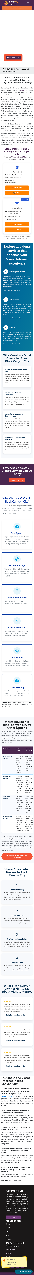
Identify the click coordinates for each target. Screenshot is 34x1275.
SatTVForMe (8, 69)
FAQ (7, 1232)
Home (8, 1224)
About (8, 1228)
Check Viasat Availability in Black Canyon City (17, 856)
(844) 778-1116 (13, 57)
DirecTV (8, 1253)
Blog (7, 1235)
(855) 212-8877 (17, 8)
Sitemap (8, 1239)
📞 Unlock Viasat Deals (24, 1271)
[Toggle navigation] (28, 2)
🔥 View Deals (17, 187)
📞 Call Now (17, 193)
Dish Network (10, 1249)
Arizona (25, 69)
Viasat (18, 69)
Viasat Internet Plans (19, 157)
